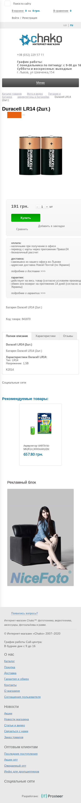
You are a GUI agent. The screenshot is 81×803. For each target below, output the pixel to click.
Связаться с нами (16, 731)
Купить (26, 217)
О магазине (12, 690)
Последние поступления (21, 753)
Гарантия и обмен (16, 679)
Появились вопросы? (24, 613)
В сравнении (60, 10)
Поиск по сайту (22, 3)
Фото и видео (35, 93)
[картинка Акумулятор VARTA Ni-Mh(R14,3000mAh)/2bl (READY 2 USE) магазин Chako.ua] (40, 425)
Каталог (9, 661)
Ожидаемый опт (15, 765)
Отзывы (68, 336)
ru (71, 25)
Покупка (9, 667)
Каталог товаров (12, 93)
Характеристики (45, 336)
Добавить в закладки (51, 226)
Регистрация (29, 18)
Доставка (10, 673)
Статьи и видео (14, 725)
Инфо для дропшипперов (21, 771)
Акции (8, 713)
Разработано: (30, 796)
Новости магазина (16, 719)
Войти (15, 18)
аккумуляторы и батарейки (33, 97)
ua (65, 25)
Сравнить (22, 229)
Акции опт (11, 759)
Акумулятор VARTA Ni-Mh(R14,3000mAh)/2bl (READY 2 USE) (36, 449)
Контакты (10, 685)
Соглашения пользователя (22, 696)
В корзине (18, 10)
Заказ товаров (13, 737)
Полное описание (17, 336)
